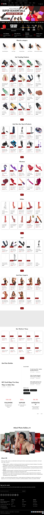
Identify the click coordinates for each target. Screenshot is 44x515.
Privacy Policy (7, 511)
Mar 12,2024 (32, 372)
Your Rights (23, 506)
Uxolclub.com (9, 386)
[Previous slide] (38, 414)
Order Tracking (24, 504)
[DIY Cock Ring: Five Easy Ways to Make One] (11, 372)
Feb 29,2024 (32, 378)
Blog (11, 504)
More (22, 119)
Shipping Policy (35, 501)
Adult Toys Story (26, 393)
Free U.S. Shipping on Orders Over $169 (22, 0)
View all (22, 358)
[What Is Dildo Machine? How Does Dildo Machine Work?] (26, 383)
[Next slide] (41, 414)
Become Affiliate (13, 506)
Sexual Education (33, 390)
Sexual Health (26, 390)
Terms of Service (35, 506)
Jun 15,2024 (3, 386)
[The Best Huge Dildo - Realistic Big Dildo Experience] (26, 370)
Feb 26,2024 (32, 384)
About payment (24, 501)
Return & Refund (35, 504)
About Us (12, 501)
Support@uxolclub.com (5, 507)
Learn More (40, 363)
